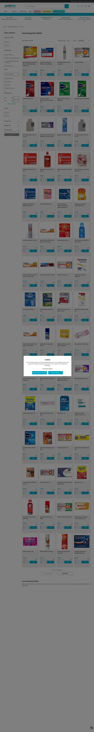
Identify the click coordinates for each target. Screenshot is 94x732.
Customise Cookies (48, 368)
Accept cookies (55, 372)
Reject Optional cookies (39, 372)
